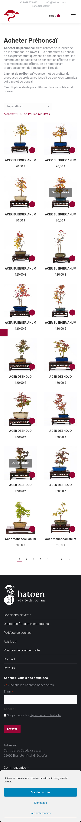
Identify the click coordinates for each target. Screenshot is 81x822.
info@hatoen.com (56, 2)
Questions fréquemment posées (26, 624)
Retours (9, 668)
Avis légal (10, 641)
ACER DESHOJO (20, 376)
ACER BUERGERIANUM (20, 160)
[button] (32, 150)
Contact (9, 659)
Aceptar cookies (40, 792)
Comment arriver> (16, 767)
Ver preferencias (41, 813)
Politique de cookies (17, 632)
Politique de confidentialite (22, 650)
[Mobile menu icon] (73, 16)
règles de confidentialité (45, 715)
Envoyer (12, 728)
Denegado (40, 802)
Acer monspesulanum (20, 539)
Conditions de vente (17, 615)
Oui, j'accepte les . (34, 715)
